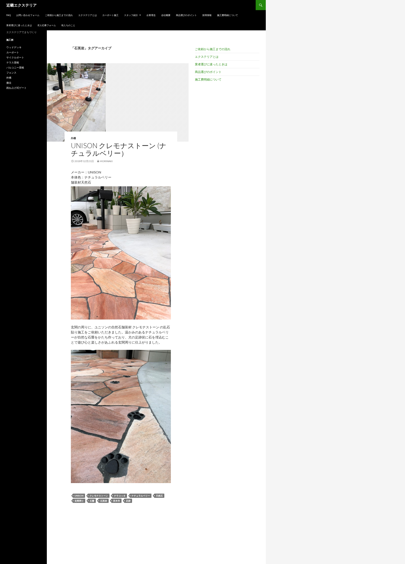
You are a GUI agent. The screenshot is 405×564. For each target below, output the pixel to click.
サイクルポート (15, 57)
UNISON (79, 495)
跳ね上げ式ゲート (16, 87)
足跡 (128, 500)
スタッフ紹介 (131, 15)
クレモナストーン (98, 495)
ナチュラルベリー (140, 495)
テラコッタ (120, 495)
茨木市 (116, 500)
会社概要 (165, 15)
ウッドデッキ (14, 47)
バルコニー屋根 (15, 67)
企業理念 (151, 15)
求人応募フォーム (46, 25)
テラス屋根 (12, 62)
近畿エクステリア (21, 5)
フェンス (11, 72)
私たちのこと (68, 25)
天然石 (159, 495)
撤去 (8, 82)
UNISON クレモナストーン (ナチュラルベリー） (118, 149)
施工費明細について (227, 15)
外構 (73, 138)
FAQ (8, 15)
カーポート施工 (110, 15)
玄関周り (79, 500)
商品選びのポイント (186, 15)
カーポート (12, 52)
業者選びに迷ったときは (19, 25)
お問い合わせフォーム (27, 15)
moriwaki (106, 161)
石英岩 (103, 500)
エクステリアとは (87, 15)
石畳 (92, 500)
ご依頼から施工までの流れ (59, 15)
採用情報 (207, 15)
